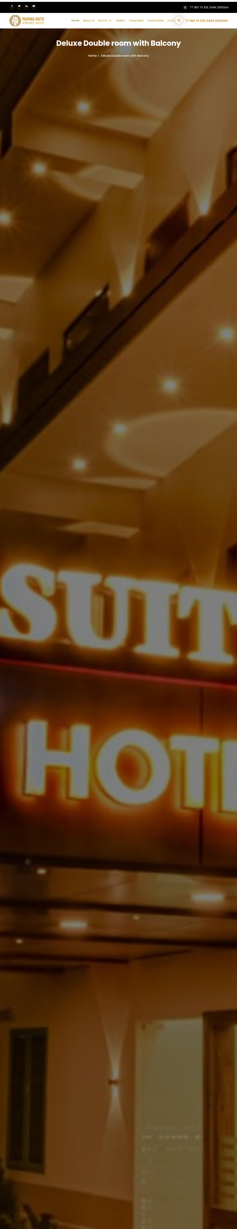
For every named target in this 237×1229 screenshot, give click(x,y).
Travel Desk (136, 20)
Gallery (120, 20)
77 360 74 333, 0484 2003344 (206, 21)
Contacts (173, 20)
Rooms (103, 20)
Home (75, 20)
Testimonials (155, 20)
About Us (88, 20)
